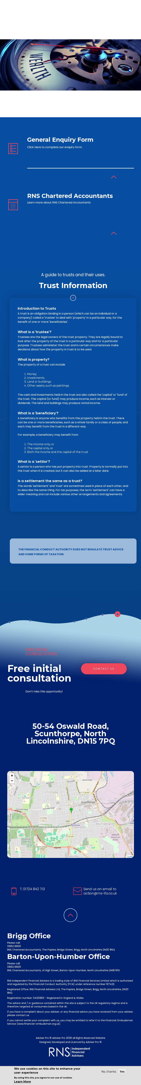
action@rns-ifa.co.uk (100, 893)
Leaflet (130, 856)
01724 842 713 (33, 889)
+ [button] (12, 775)
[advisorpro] (31, 19)
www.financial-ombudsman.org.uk (38, 1024)
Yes (122, 1071)
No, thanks (108, 1071)
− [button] (12, 781)
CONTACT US (104, 668)
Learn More (22, 1081)
